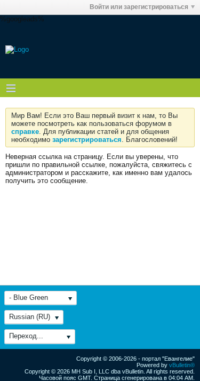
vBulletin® (182, 365)
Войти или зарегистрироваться (139, 7)
